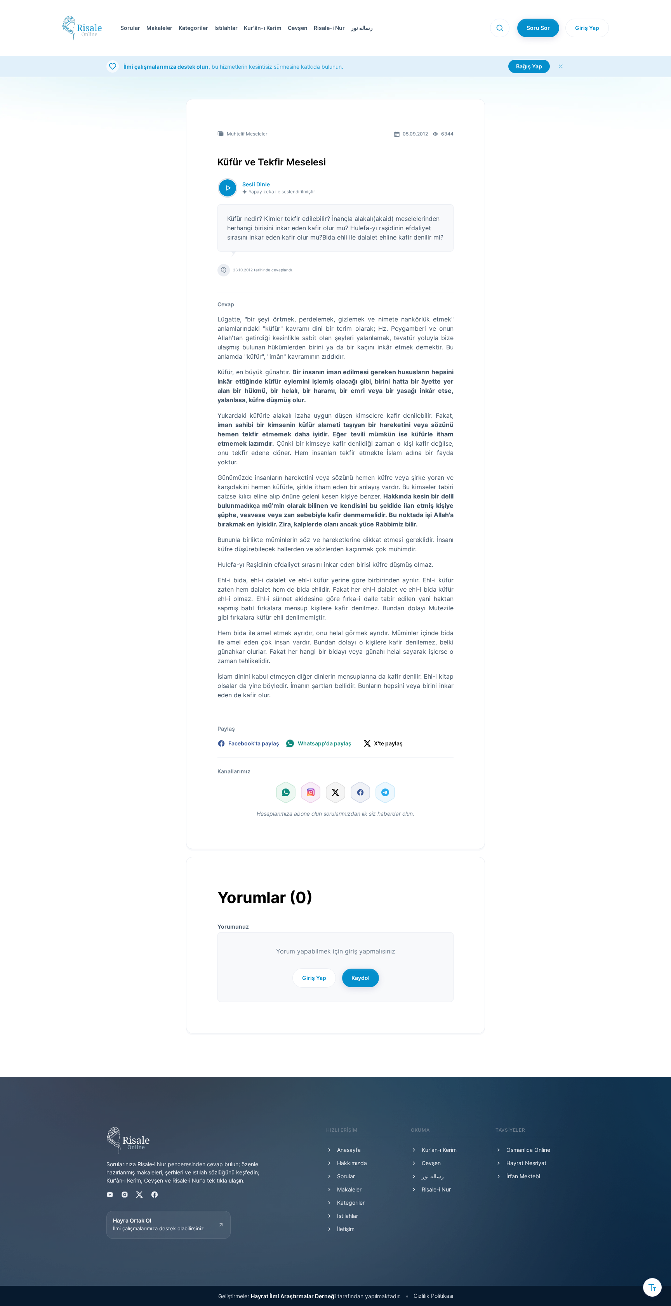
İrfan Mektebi (523, 1176)
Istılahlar (226, 27)
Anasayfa (349, 1149)
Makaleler (159, 27)
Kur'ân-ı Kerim (263, 27)
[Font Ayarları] (652, 1287)
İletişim (346, 1229)
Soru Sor (538, 27)
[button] (296, 27)
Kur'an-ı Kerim (439, 1149)
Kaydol (360, 977)
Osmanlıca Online (528, 1149)
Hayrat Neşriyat (526, 1163)
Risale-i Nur (329, 27)
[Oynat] (227, 187)
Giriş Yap (587, 27)
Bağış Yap (529, 66)
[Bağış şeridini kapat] (561, 66)
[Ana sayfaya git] (82, 28)
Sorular (130, 27)
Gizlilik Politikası (433, 1295)
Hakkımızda (352, 1163)
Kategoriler (193, 27)
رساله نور (362, 27)
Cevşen (298, 27)
